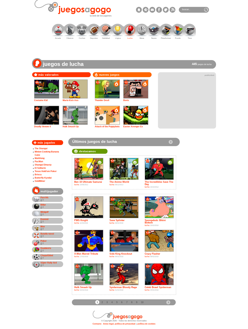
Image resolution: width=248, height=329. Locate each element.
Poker (43, 242)
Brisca (38, 174)
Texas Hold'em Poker (46, 171)
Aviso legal (108, 324)
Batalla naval (47, 234)
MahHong (39, 158)
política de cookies (146, 324)
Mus (42, 227)
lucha (76, 184)
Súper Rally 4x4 (48, 263)
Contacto (97, 324)
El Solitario (40, 168)
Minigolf (44, 213)
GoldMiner (40, 181)
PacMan (39, 161)
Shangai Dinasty (43, 165)
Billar (43, 206)
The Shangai (41, 148)
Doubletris (45, 249)
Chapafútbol (46, 256)
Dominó (44, 220)
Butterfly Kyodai (43, 178)
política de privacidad (125, 324)
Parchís (44, 198)
